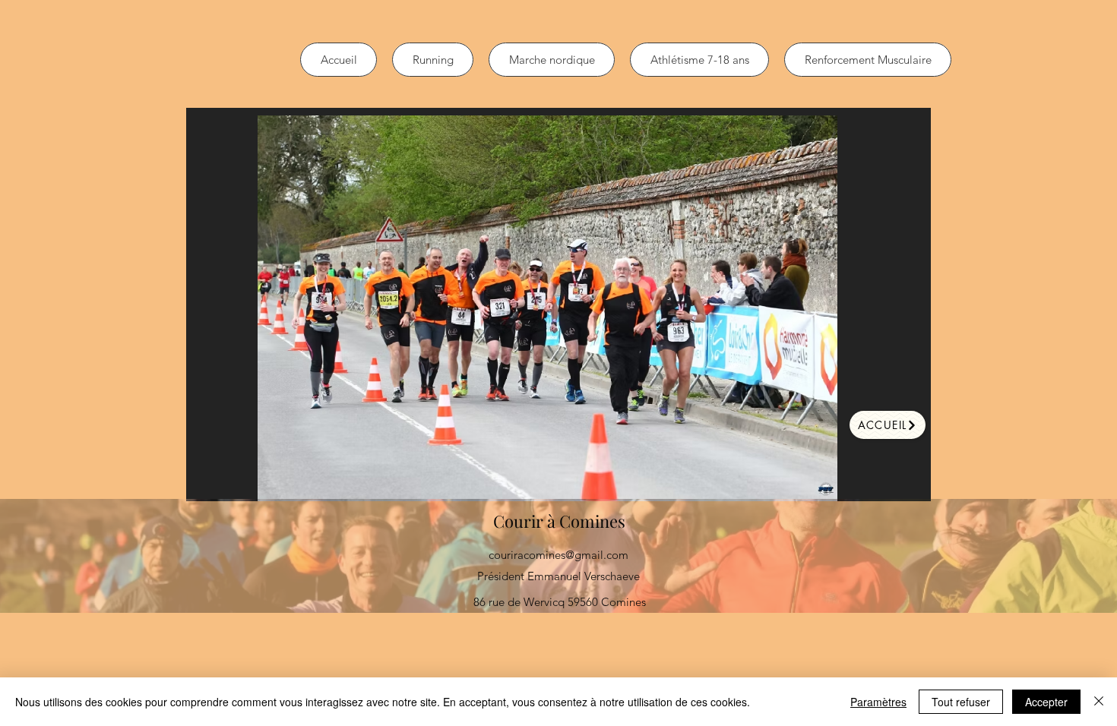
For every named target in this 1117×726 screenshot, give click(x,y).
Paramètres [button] (878, 701)
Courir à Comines (559, 521)
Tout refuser (961, 701)
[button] (547, 308)
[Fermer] (1099, 702)
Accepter (1046, 701)
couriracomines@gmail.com (558, 555)
